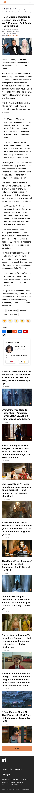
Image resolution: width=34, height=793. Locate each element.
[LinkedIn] (20, 331)
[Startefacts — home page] (4, 2)
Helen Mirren (13, 314)
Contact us (20, 782)
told (23, 125)
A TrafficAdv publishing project (21, 789)
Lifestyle (6, 774)
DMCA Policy (5, 782)
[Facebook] (4, 331)
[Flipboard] (25, 331)
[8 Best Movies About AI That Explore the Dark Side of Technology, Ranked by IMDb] (17, 727)
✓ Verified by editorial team (10, 29)
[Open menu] (30, 2)
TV (4, 310)
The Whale (23, 310)
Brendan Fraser (12, 310)
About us (13, 782)
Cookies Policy (15, 779)
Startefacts (5, 8)
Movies (18, 769)
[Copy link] (4, 335)
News (4, 769)
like (27, 221)
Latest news (12, 8)
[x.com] (9, 331)
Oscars (5, 314)
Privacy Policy (6, 779)
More (17, 748)
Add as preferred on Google (10, 31)
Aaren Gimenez (13, 35)
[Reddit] (14, 331)
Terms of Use (24, 779)
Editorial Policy (15, 785)
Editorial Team (6, 785)
